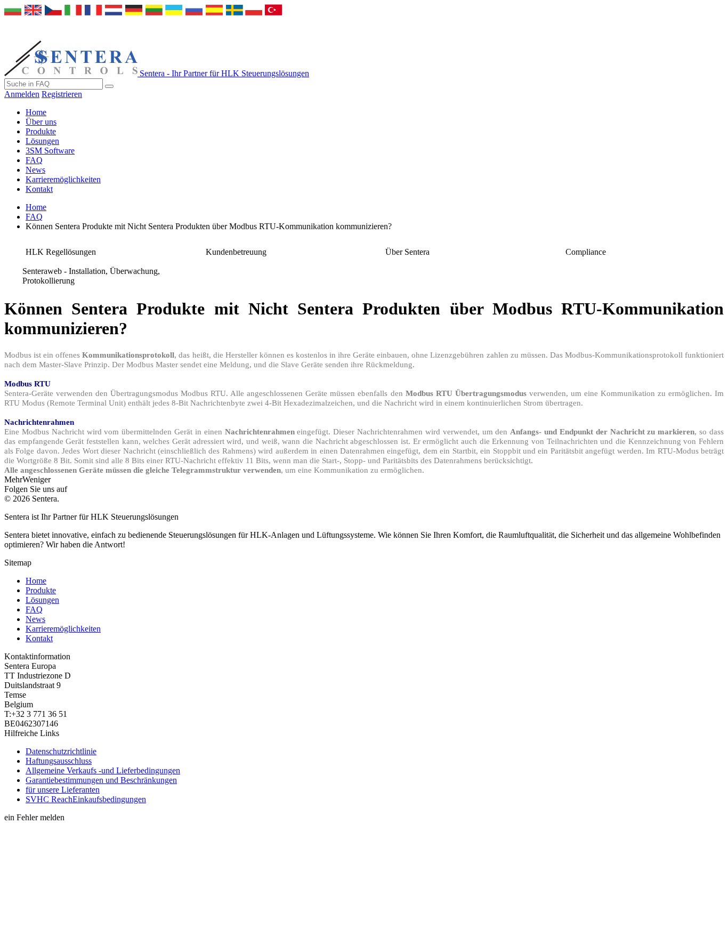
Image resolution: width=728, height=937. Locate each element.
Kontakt (39, 188)
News (35, 169)
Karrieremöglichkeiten (63, 179)
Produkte (41, 131)
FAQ (34, 160)
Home (36, 112)
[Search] (109, 86)
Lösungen (42, 141)
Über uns (41, 121)
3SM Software (50, 150)
